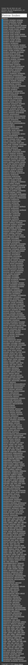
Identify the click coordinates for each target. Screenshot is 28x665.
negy (16, 352)
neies (23, 483)
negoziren (12, 325)
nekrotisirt (6, 618)
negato (16, 93)
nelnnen (17, 643)
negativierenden (8, 70)
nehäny (11, 446)
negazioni (14, 107)
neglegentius (17, 178)
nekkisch (20, 567)
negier (9, 144)
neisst (15, 547)
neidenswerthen (19, 457)
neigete (10, 494)
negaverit (22, 103)
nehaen (5, 355)
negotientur (13, 300)
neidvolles (6, 483)
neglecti (12, 167)
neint (12, 540)
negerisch (19, 130)
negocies (6, 263)
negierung (20, 155)
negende (23, 110)
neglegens (6, 174)
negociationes (8, 256)
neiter (19, 551)
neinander (10, 526)
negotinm (6, 307)
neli (15, 630)
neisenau (17, 545)
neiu (14, 552)
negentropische (8, 116)
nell (19, 638)
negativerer (7, 63)
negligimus (21, 229)
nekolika (15, 568)
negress (20, 327)
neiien (9, 519)
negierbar (15, 144)
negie (5, 144)
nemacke (19, 650)
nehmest (12, 410)
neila (4, 520)
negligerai (19, 222)
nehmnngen (7, 426)
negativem (6, 57)
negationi (22, 45)
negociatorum (8, 260)
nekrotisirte (14, 618)
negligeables (22, 194)
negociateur (7, 252)
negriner (12, 334)
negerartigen (7, 121)
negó (19, 352)
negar (19, 23)
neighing (22, 508)
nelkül (16, 638)
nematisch (13, 657)
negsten (12, 348)
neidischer (22, 471)
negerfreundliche (9, 125)
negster (18, 348)
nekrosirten (14, 591)
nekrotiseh (16, 602)
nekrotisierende (8, 607)
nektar (18, 620)
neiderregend (7, 462)
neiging (5, 510)
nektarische (7, 622)
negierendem (7, 149)
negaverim (6, 103)
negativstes (15, 87)
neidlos (19, 474)
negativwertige (18, 91)
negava (11, 102)
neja (24, 554)
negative (6, 55)
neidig (9, 467)
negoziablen (20, 315)
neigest (22, 492)
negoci (17, 236)
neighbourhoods (19, 504)
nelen (21, 629)
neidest (21, 464)
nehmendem (7, 378)
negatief (17, 38)
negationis (15, 47)
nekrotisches (16, 600)
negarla (10, 29)
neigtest (21, 512)
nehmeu (12, 412)
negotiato (6, 295)
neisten (5, 549)
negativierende (18, 68)
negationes (15, 45)
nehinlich (12, 362)
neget (18, 139)
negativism (13, 73)
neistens (11, 549)
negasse (17, 32)
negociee (22, 260)
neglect (8, 164)
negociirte (20, 265)
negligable (17, 189)
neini (14, 531)
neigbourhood (15, 487)
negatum (13, 100)
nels (4, 646)
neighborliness (8, 501)
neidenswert (22, 451)
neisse (5, 547)
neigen (5, 488)
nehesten (21, 359)
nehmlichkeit (15, 421)
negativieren (20, 66)
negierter (6, 155)
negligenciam (15, 201)
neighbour (13, 503)
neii (25, 517)
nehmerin (6, 393)
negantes (20, 20)
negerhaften (15, 128)
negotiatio (20, 286)
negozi (5, 315)
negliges (13, 226)
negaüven (12, 109)
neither (5, 552)
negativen (6, 59)
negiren (16, 157)
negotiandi (6, 279)
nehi (10, 361)
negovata (6, 313)
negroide (18, 341)
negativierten (16, 71)
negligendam (7, 204)
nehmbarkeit (15, 370)
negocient (14, 261)
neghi (19, 142)
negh (14, 141)
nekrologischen (8, 579)
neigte (5, 512)
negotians (22, 279)
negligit (5, 233)
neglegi (12, 180)
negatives (17, 64)
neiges (17, 492)
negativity (13, 80)
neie (11, 483)
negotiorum (7, 309)
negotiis (11, 306)
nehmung (17, 430)
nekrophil (18, 583)
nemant (11, 655)
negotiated (13, 284)
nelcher (22, 627)
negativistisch (7, 75)
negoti (5, 274)
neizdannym (7, 554)
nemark (17, 655)
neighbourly (7, 508)
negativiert (18, 70)
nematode (6, 661)
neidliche (14, 474)
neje (8, 556)
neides (16, 464)
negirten (11, 162)
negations (23, 47)
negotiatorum (7, 299)
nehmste (6, 428)
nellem (12, 639)
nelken (12, 634)
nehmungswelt (18, 435)
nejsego (10, 558)
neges (16, 137)
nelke (8, 634)
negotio (12, 307)
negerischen (15, 132)
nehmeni (23, 380)
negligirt (19, 231)
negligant (14, 190)
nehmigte (19, 414)
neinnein (6, 535)
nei (15, 446)
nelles (14, 641)
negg (5, 141)
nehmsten (13, 428)
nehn (5, 437)
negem (5, 110)
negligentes (15, 210)
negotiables (15, 277)
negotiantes (15, 281)
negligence (6, 199)
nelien (5, 632)
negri (19, 329)
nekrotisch (6, 595)
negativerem (7, 61)
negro (17, 336)
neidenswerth (17, 455)
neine (11, 527)
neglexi (5, 187)
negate (12, 36)
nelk (4, 634)
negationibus (7, 47)
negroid (11, 341)
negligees (12, 197)
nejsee (5, 558)
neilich (5, 522)
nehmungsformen (9, 433)
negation (18, 41)
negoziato (13, 318)
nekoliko (21, 568)
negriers (6, 334)
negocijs (20, 267)
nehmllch (6, 425)
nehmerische (7, 394)
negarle (16, 29)
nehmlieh (17, 423)
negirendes (7, 160)
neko (4, 568)
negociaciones (17, 240)
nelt (12, 646)
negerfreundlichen (9, 126)
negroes (6, 341)
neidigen (19, 467)
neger (23, 118)
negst (15, 346)
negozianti (14, 316)
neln (12, 643)
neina (5, 526)
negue (9, 350)
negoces (11, 236)
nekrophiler (7, 586)
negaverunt (7, 105)
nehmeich (6, 375)
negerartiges (16, 121)
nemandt (21, 654)
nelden (13, 629)
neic (13, 448)
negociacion (7, 240)
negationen (7, 45)
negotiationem (8, 290)
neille (15, 522)
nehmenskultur (8, 386)
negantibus (12, 22)
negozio (5, 325)
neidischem (7, 471)
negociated (20, 251)
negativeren (16, 61)
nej (22, 554)
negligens (15, 206)
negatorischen (17, 96)
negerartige (14, 119)
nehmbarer (15, 368)
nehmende (19, 377)
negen (17, 110)
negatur (19, 100)
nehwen (5, 446)
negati (12, 38)
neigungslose (7, 517)
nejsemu (22, 558)
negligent (22, 206)
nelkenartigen (20, 634)
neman (13, 652)
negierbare (22, 144)
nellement (18, 639)
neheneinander (20, 357)
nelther (5, 648)
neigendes (6, 492)
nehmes (6, 410)
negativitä (20, 80)
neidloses (13, 478)
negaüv (20, 107)
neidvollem (6, 481)
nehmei (16, 373)
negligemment (21, 197)
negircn (5, 157)
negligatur (12, 192)
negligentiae (15, 212)
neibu (9, 448)
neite (10, 551)
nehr (24, 437)
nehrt (18, 442)
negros (5, 346)
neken (19, 565)
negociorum (13, 268)
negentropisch (14, 114)
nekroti (22, 593)
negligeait (6, 196)
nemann (6, 655)
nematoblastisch (18, 659)
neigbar (12, 485)
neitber (5, 551)
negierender (7, 151)
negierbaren (7, 146)
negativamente (8, 54)
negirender (22, 158)
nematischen (7, 659)
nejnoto (22, 556)
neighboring (18, 499)
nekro (21, 572)
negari (24, 27)
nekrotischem (7, 598)
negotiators (17, 297)
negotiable (15, 275)
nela (4, 627)
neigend (11, 488)
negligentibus (7, 215)
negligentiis (7, 217)
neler (5, 630)
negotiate (6, 284)
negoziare (22, 316)
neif (4, 485)
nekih (5, 567)
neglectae (21, 164)
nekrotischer (7, 600)
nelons (9, 645)
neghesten (12, 142)
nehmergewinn (8, 391)
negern (22, 133)
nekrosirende (14, 588)
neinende (12, 529)
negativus (14, 89)
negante (6, 20)
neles (9, 630)
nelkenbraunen (8, 638)
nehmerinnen (14, 393)
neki (22, 565)
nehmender (7, 380)
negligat (5, 192)
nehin (19, 361)
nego (22, 235)
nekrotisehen (16, 604)
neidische (18, 469)
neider (5, 458)
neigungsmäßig (18, 517)
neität (10, 552)
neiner (5, 531)
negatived (12, 55)
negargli (18, 27)
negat (12, 34)
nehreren (17, 439)
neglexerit (14, 185)
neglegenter (15, 174)
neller (9, 641)
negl (4, 164)
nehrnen (6, 442)
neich (17, 448)
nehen (12, 357)
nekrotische (16, 597)
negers (5, 135)
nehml (15, 417)
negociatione (15, 254)
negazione (6, 107)
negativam (20, 52)
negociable (6, 238)
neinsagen (21, 535)
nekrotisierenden (20, 607)
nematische (21, 657)
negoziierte (7, 323)
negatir (5, 50)
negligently (15, 219)
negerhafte (7, 128)
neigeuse (16, 494)
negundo (6, 352)
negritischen (19, 334)
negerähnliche (13, 135)
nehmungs (15, 432)
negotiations (16, 293)
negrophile (14, 345)
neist (19, 547)
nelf (12, 630)
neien (15, 483)
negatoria (6, 94)
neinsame (12, 538)
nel (22, 625)
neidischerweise (17, 472)
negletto (17, 183)
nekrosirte (6, 591)
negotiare (14, 283)
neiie (4, 519)
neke (9, 565)
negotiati (6, 286)
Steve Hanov (18, 664)
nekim (9, 567)
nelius (23, 632)
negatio (12, 41)
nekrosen (6, 588)
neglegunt (6, 181)
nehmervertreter (8, 409)
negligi (5, 228)
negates (23, 36)
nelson (8, 646)
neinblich (18, 526)
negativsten (22, 86)
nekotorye (19, 570)
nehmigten (6, 416)
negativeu (6, 66)
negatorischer (8, 98)
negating (6, 41)
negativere (20, 59)
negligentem (15, 208)
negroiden (14, 343)
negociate (13, 251)
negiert (23, 151)
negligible (11, 228)
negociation (7, 254)
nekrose (22, 586)
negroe (19, 339)
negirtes (23, 162)
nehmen (6, 377)
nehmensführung (20, 384)
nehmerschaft (8, 400)
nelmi (8, 643)
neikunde (19, 519)
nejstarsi (11, 559)
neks (13, 620)
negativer (13, 59)
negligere (14, 224)
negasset (6, 34)
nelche (17, 627)
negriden (12, 330)
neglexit (18, 187)
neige (22, 487)
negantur (14, 23)
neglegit (18, 180)
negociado (14, 244)
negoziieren (14, 322)
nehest (15, 359)
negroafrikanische (9, 338)
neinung (6, 542)
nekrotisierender (8, 609)
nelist (19, 632)
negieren (20, 146)
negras (5, 327)
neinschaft (6, 540)
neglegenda (21, 173)
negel (22, 109)
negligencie (7, 203)
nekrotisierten (7, 613)
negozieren (16, 320)
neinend (6, 529)
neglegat (13, 173)
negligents (6, 220)
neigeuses (6, 496)
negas (12, 32)
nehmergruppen (19, 391)
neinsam (6, 538)
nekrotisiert (7, 611)
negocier (21, 261)
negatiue (17, 50)
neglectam (6, 165)
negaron (6, 31)
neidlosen (20, 476)
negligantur (22, 190)
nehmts (10, 430)
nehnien (15, 437)
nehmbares (7, 370)
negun (14, 350)
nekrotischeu (7, 602)
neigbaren (6, 487)
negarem (17, 25)
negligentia (6, 212)
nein (22, 524)
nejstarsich (18, 559)
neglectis (14, 169)
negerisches (16, 133)
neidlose (6, 476)
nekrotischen (17, 598)
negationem (14, 43)
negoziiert (21, 322)
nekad (12, 561)
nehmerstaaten (8, 401)
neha (20, 354)
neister (17, 549)
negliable (6, 189)
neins (15, 535)
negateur (6, 38)
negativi (13, 66)
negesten (12, 139)
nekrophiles (15, 586)
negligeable (13, 194)
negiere (14, 146)
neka (7, 561)
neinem (15, 527)
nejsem (16, 558)
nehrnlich (12, 442)
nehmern (16, 396)
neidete (10, 465)
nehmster (20, 428)
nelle (8, 639)
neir (7, 543)
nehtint (20, 444)
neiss (22, 545)
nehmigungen (7, 417)
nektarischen (16, 622)
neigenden (14, 490)
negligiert (14, 229)
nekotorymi (15, 572)
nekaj (16, 561)
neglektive (13, 181)
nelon (5, 645)
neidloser (6, 478)
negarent (23, 25)
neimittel (6, 524)
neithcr (23, 551)
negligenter (7, 210)
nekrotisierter (17, 613)
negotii (13, 302)
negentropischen (20, 116)
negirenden (14, 158)
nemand (19, 652)
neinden (6, 527)
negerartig (6, 119)
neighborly (17, 501)
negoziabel (11, 315)
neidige (13, 467)
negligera (12, 222)
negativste (13, 86)
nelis (15, 632)
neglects (6, 171)
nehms (14, 426)
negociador (22, 244)
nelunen (11, 648)
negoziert (6, 322)
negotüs (18, 311)
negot (12, 272)
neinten (21, 540)
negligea (6, 194)
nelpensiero (20, 645)
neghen (18, 141)
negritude (11, 336)
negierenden (17, 149)
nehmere (12, 389)
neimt (18, 524)
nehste (5, 444)
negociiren (6, 265)
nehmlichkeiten (8, 423)
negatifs (18, 39)
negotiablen (7, 277)
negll (18, 235)
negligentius (7, 219)
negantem (12, 20)
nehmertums (7, 403)
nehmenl (6, 382)
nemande (6, 654)
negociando (20, 245)
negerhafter (7, 130)
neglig (12, 189)
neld (4, 629)
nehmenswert (18, 387)
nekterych (6, 623)
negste (19, 346)
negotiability (7, 275)
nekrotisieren (7, 606)
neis (18, 543)
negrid (23, 329)
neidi (4, 467)
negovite (13, 313)
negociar (23, 249)
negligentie (16, 215)
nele (17, 629)
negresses (13, 329)
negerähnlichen (8, 137)
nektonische (7, 625)
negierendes (16, 151)
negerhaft (19, 126)
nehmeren (18, 389)
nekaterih (20, 563)
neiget (5, 494)
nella (22, 638)
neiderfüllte (19, 458)
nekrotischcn (7, 597)
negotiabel (16, 274)
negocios (21, 268)
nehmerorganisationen (11, 398)
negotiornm (19, 307)
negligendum (7, 206)
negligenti (23, 210)
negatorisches (18, 98)
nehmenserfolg (8, 384)
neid (4, 449)
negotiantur (7, 283)
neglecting (19, 167)
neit (21, 549)
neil (24, 519)
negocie (15, 260)
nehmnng (18, 425)
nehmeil (13, 375)
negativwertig (7, 91)
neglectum (19, 171)
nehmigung (14, 416)
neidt (4, 480)
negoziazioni (7, 320)
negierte (6, 153)
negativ (22, 50)
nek (4, 561)
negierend (6, 148)
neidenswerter (8, 455)
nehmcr (19, 371)
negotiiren (13, 304)
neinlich (9, 533)
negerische (7, 132)
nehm (15, 364)
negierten (20, 153)
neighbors (6, 503)
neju (23, 559)
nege (18, 109)
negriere (17, 332)
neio (18, 542)
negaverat (18, 102)
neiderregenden (8, 464)
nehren (5, 439)
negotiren (22, 309)
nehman (6, 366)
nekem (14, 565)
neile (8, 520)
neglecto (20, 169)
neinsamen (20, 538)
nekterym (13, 623)
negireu (13, 160)
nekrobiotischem (8, 575)
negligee (6, 197)
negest (21, 137)
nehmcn (13, 371)
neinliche (15, 533)
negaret (5, 27)
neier (19, 483)
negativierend (7, 68)
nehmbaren (7, 368)
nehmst (19, 426)
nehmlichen (21, 419)
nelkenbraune (16, 636)
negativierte (7, 71)
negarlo (22, 29)
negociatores (15, 258)
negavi (13, 105)
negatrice (6, 100)
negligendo (16, 204)
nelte (16, 646)
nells (24, 641)
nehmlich (6, 419)
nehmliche (13, 419)
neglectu (12, 171)
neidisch (12, 469)
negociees (6, 261)
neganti (5, 22)
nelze (22, 648)
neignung (11, 510)
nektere (23, 622)
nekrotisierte (15, 611)
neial (21, 446)
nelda (8, 629)
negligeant (22, 196)
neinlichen (22, 533)
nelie (22, 630)
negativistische (18, 75)
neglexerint (7, 185)
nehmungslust (8, 435)
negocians (6, 247)
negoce (5, 236)
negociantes (7, 249)
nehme (5, 373)
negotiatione (15, 288)
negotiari (21, 283)
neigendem (7, 490)
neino (11, 535)
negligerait (6, 224)
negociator (6, 258)
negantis (19, 22)
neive (21, 552)
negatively (20, 55)
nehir (17, 362)
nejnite (17, 556)
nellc (4, 639)
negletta (6, 183)
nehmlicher (7, 421)
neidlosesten (21, 478)
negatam (6, 36)
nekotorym (6, 572)
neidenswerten (18, 453)
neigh (18, 496)
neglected (21, 165)
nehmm (12, 425)
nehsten (11, 444)
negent (5, 112)
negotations (19, 272)
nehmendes (15, 380)
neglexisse (12, 187)
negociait (6, 245)
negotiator (13, 295)
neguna (19, 350)
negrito (5, 336)
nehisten (6, 364)
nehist (21, 362)
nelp (13, 645)
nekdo (5, 565)
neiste (23, 547)
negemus (11, 110)
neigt (21, 510)
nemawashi (22, 661)
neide (8, 449)
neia (18, 446)
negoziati (6, 318)
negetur (23, 139)
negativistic (21, 73)
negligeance (14, 196)
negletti (11, 183)
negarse (12, 31)
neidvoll (15, 480)
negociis (14, 267)
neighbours (15, 508)
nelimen (10, 632)
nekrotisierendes (20, 609)
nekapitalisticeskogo (10, 563)
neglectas (14, 165)
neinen (21, 527)
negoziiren (14, 323)
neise (11, 545)
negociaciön (16, 242)
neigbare (18, 485)
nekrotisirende (16, 614)
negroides (6, 345)
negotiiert (6, 304)
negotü (12, 311)
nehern (10, 359)
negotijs (22, 306)
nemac (13, 650)
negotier (20, 300)
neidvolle (21, 480)
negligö (13, 235)
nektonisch (21, 623)
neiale (5, 448)
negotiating (13, 286)
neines (10, 531)
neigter (15, 512)
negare (10, 25)
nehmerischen (17, 394)
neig (7, 485)
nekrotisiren (7, 614)
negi (22, 142)
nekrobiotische (18, 574)
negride (5, 330)
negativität (6, 82)
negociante (21, 247)
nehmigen (6, 414)
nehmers (22, 398)
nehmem (19, 375)
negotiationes (17, 290)
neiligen (10, 522)
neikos (13, 519)
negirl (19, 160)
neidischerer (7, 472)
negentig (6, 114)
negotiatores (21, 295)
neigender (22, 490)
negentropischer (8, 118)
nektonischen (16, 625)
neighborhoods (8, 499)
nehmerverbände (9, 405)
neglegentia (7, 176)
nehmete (6, 412)
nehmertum (18, 401)
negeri (14, 130)
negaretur (12, 27)
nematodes (14, 661)
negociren (6, 270)
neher (5, 359)
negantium (6, 23)
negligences (15, 199)
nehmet (18, 410)
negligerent (21, 224)
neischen (6, 545)
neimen (23, 522)
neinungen (12, 542)
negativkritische (16, 82)
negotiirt (6, 306)
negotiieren (19, 302)
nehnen (9, 437)
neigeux (13, 496)
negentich (11, 112)
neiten (14, 551)
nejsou (5, 559)
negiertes (13, 155)
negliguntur (7, 235)
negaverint (14, 103)
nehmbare (19, 366)
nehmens (12, 382)
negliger (6, 222)
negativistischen (20, 77)
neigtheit (6, 513)
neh (17, 354)
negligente (6, 208)
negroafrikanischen (9, 339)
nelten (20, 646)
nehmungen (7, 432)
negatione (6, 43)
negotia (10, 274)
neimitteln (12, 524)
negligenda (15, 203)
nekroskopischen (9, 593)
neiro (15, 543)
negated (17, 36)
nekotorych (12, 570)
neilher (21, 520)
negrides (6, 332)
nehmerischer (8, 396)
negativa (6, 52)
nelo (21, 643)
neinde (23, 526)
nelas (8, 627)
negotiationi (7, 291)
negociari (6, 251)
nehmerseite (17, 400)
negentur (18, 118)
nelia (18, 630)
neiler (17, 520)
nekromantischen (9, 581)
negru (10, 346)
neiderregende (18, 462)
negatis (10, 50)
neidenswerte (7, 453)
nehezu (5, 361)
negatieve (6, 39)
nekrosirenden (8, 590)
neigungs (6, 515)
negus (12, 352)
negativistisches (19, 78)
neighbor (6, 497)
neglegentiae (16, 176)
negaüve (6, 109)
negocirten (20, 270)
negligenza (14, 220)
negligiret (13, 231)
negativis (6, 73)
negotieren (6, 302)
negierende (14, 148)
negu (5, 350)
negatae (22, 34)
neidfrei (22, 465)
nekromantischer (9, 583)
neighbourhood (8, 504)
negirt (23, 160)
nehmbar (12, 366)
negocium (6, 272)
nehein (20, 355)
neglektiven (22, 181)
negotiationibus (16, 291)
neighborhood (14, 497)
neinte (16, 540)
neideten (16, 465)
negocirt (13, 270)
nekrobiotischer (8, 577)
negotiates (21, 284)
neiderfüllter (16, 460)
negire (11, 157)
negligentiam (7, 213)
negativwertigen (8, 93)
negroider (21, 343)
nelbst (13, 627)
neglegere (6, 180)
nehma (19, 364)
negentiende (19, 112)
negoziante (7, 316)
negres (15, 327)
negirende (6, 158)
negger (9, 141)
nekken (14, 567)
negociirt (13, 265)
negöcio (5, 354)
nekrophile (6, 584)
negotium (6, 311)
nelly (4, 643)
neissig (10, 547)
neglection (6, 169)
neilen (12, 520)
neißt (18, 554)
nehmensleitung (19, 386)
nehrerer (6, 441)
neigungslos (14, 515)
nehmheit (19, 412)
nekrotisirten (7, 620)
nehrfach (17, 441)
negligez (19, 226)
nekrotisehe (7, 604)
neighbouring (7, 506)
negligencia (7, 201)
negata (16, 34)
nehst (22, 442)
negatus (6, 102)
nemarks (6, 657)
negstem (6, 348)
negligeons (22, 220)
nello (21, 641)
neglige (18, 192)
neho (20, 437)
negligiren (6, 231)
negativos (6, 86)
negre (10, 327)
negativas (17, 54)
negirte (5, 162)
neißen (14, 554)
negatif (12, 39)
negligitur (11, 233)
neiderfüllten (7, 460)
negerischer (7, 133)
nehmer (5, 389)
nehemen (6, 357)
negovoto (19, 313)
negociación (7, 242)
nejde (5, 556)
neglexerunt (22, 185)
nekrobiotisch (7, 574)
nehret (11, 441)
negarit (5, 29)
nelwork (17, 648)
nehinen (6, 362)
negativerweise (8, 64)
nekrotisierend (17, 606)
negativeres (15, 63)
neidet (5, 465)
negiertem (12, 153)
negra (24, 325)
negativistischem (9, 77)
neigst (17, 510)
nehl (10, 364)
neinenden (19, 529)
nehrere (11, 439)
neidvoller (21, 481)
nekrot (17, 593)
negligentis (15, 217)
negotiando (14, 279)
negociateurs (16, 252)
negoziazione (21, 318)
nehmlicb (21, 417)
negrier (11, 332)
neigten (10, 512)
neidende (6, 451)
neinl (4, 533)
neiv (17, 552)
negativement (15, 57)
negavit (18, 105)
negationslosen (18, 48)
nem (4, 650)
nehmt (5, 430)
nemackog (6, 652)
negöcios (12, 354)
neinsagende (7, 536)
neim (19, 522)
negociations (17, 256)
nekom (5, 570)
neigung (12, 513)
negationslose (8, 48)
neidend (18, 449)
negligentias (16, 213)
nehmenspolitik (8, 387)
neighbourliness (17, 506)
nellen (5, 641)
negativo (18, 84)
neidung (9, 480)
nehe (16, 355)
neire (11, 543)
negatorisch (14, 94)
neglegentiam (7, 178)
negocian (13, 245)
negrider (18, 330)
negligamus (7, 190)
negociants (15, 249)
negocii (12, 263)
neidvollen (14, 481)
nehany (11, 355)
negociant (14, 247)
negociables (15, 238)
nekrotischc (15, 595)
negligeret (6, 226)
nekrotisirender (19, 616)
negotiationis (7, 293)
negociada (6, 244)
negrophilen (22, 345)
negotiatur (16, 299)
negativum (6, 89)
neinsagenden (17, 536)
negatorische (7, 96)
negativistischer (8, 78)
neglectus (6, 173)
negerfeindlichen (19, 123)
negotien (6, 300)
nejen (12, 556)
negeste (6, 139)
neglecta (15, 164)
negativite (6, 80)
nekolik (9, 568)
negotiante (6, 281)
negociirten (7, 267)
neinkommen (20, 531)
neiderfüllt (11, 458)
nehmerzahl (19, 409)
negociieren (19, 263)
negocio (5, 268)
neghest (6, 142)
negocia (22, 236)
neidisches (6, 474)
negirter (17, 162)
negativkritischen (9, 84)
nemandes (13, 654)
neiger (13, 492)
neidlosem (12, 476)
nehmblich (6, 371)
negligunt (18, 233)
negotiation (7, 288)
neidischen (15, 471)
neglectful (6, 167)
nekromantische (19, 579)
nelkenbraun (7, 636)
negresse (6, 329)
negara (5, 25)
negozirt (19, 325)
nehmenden (16, 378)
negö (23, 352)
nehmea (11, 373)
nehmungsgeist (21, 433)
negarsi (17, 31)
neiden (13, 449)
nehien (14, 361)
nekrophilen (15, 584)
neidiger (6, 469)
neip (4, 543)
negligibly (18, 228)
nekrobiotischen (20, 575)
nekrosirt (16, 590)
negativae (12, 52)
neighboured (22, 503)
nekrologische (19, 577)
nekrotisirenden (8, 616)
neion (22, 542)
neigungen (18, 513)
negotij (17, 306)
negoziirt (21, 323)
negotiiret (20, 304)
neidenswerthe (8, 457)
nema (8, 650)
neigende (17, 488)
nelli (17, 641)
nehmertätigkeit (17, 403)
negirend (22, 157)
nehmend (12, 377)
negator (22, 93)
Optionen (5, 18)
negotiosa (14, 309)
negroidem (6, 343)
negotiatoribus (8, 297)
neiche (21, 448)
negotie (22, 299)
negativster (7, 87)
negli (23, 187)
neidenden (13, 451)
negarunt (6, 32)
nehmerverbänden (9, 407)
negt (22, 348)
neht (15, 444)
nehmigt (13, 414)
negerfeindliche (8, 123)
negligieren (7, 229)
